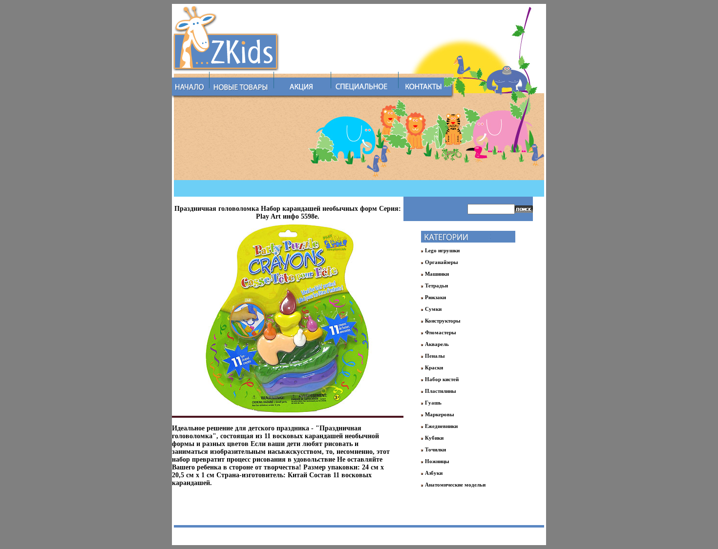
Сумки (433, 309)
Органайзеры (441, 262)
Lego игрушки (442, 250)
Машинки (437, 274)
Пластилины (440, 391)
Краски (434, 367)
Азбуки (434, 473)
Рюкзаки (435, 297)
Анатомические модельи (455, 485)
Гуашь (433, 403)
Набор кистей (442, 379)
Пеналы (435, 356)
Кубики (434, 438)
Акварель (437, 344)
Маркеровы (439, 414)
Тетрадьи (436, 285)
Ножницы (437, 461)
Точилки (435, 449)
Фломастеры (440, 332)
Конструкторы (443, 321)
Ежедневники (441, 426)
